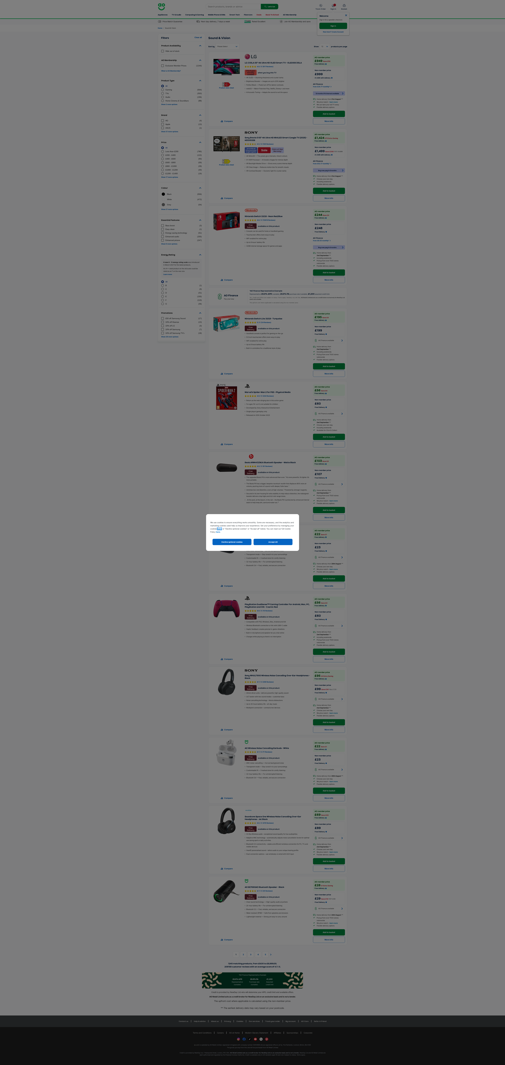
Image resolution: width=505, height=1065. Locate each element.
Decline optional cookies (232, 542)
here (219, 529)
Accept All (273, 542)
